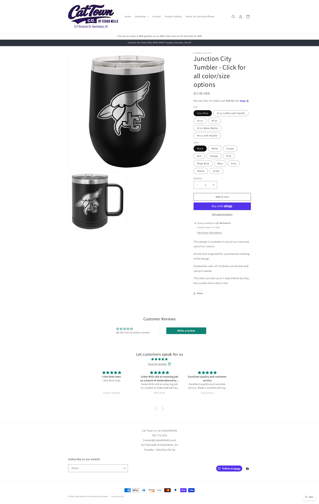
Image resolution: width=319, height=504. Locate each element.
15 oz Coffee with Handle (231, 113)
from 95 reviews (157, 364)
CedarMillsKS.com (83, 496)
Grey (233, 163)
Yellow (201, 170)
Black (200, 148)
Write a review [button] (186, 330)
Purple (230, 148)
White (215, 148)
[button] (141, 16)
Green (216, 170)
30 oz (214, 120)
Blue (220, 163)
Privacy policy (117, 496)
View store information (209, 232)
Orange (214, 156)
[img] (159, 359)
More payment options (222, 214)
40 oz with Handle (207, 135)
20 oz (200, 120)
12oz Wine (202, 113)
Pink (228, 156)
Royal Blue (203, 163)
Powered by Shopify (99, 496)
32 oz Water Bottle (207, 128)
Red (199, 156)
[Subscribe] (124, 468)
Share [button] (200, 293)
